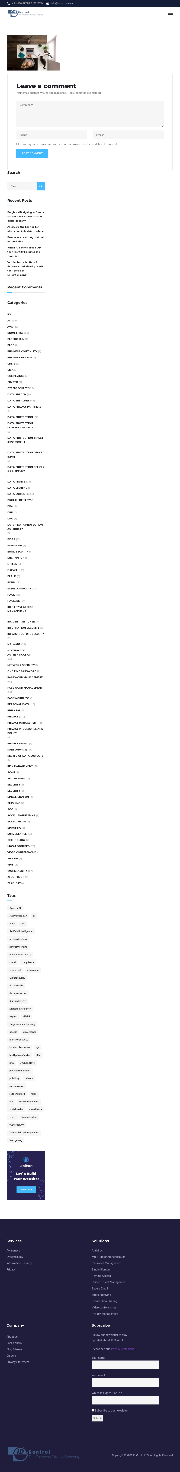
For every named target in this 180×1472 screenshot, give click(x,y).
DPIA (10, 512)
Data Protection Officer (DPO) (25, 454)
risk (11, 1101)
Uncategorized (18, 846)
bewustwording (18, 947)
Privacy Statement (122, 1349)
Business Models (19, 357)
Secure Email (16, 778)
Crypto (12, 382)
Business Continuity (22, 351)
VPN (10, 864)
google (13, 1032)
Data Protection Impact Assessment (25, 440)
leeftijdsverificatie (19, 1055)
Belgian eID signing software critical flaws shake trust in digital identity (25, 216)
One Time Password (21, 671)
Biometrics (15, 333)
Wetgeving (15, 1140)
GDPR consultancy (21, 588)
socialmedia (16, 1109)
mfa (11, 1063)
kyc (37, 1047)
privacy (29, 1078)
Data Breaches (18, 400)
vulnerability (16, 1124)
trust (12, 1117)
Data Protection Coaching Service (20, 425)
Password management (25, 687)
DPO (10, 518)
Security (13, 784)
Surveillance (17, 834)
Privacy (12, 716)
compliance (28, 962)
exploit (13, 1016)
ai (34, 916)
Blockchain (15, 339)
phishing (14, 1078)
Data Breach (16, 394)
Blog (10, 345)
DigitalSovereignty (20, 1008)
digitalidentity (17, 1001)
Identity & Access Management (20, 609)
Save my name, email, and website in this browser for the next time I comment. (69, 144)
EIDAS (11, 539)
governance (29, 1032)
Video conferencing (22, 852)
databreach (16, 985)
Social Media (16, 821)
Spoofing (14, 827)
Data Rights (16, 481)
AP (23, 923)
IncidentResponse (19, 1047)
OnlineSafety (27, 1063)
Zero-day (14, 883)
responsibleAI (17, 1094)
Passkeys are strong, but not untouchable (25, 239)
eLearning (14, 545)
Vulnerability (17, 871)
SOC (10, 809)
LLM (38, 1055)
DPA (10, 506)
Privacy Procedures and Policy (25, 731)
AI (8, 320)
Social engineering (21, 815)
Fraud (11, 576)
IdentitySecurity (18, 1039)
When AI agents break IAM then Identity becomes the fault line (24, 252)
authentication (18, 939)
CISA (10, 370)
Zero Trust (15, 877)
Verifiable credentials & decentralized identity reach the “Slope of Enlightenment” (25, 269)
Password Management (25, 677)
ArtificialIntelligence (21, 931)
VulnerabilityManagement (24, 1132)
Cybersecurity (17, 388)
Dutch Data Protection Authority (25, 527)
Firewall (13, 570)
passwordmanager (19, 1070)
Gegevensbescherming (22, 1024)
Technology (16, 840)
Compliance (15, 376)
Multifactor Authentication (19, 652)
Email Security (17, 551)
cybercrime (33, 970)
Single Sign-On (18, 797)
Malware (14, 644)
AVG (10, 326)
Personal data (18, 704)
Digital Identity (19, 500)
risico (34, 1094)
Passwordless (18, 698)
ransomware (16, 1086)
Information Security (23, 628)
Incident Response (21, 621)
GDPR (11, 582)
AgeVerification (18, 916)
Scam (11, 772)
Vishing (12, 858)
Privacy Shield (17, 743)
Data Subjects (18, 494)
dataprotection (18, 993)
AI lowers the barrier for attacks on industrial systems (25, 229)
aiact (12, 923)
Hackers (13, 601)
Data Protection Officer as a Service (25, 469)
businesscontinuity (20, 954)
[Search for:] (26, 186)
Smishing (13, 803)
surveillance (35, 1109)
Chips (11, 363)
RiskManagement (29, 1101)
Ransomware (17, 749)
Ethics (12, 564)
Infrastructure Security (25, 634)
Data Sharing (17, 488)
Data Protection (20, 417)
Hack (11, 594)
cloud (12, 962)
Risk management (20, 766)
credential (15, 970)
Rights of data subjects (25, 756)
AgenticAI (15, 908)
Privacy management (22, 722)
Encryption (15, 558)
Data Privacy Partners (24, 406)
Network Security (21, 665)
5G (9, 314)
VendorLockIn (29, 1117)
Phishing (13, 710)
